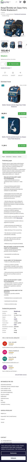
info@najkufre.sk (7, 440)
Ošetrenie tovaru (5, 398)
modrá (15, 319)
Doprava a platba (5, 394)
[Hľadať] (16, 2)
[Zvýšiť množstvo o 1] (6, 63)
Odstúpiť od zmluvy (5, 404)
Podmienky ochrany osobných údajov (10, 386)
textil (15, 324)
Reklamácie (3, 396)
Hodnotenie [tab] (9, 156)
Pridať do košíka (15, 64)
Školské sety (17, 311)
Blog (2, 400)
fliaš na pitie (19, 218)
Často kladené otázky (6, 390)
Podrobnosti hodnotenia (20, 14)
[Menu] (24, 2)
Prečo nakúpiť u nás (5, 388)
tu (24, 449)
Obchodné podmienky (6, 384)
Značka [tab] (19, 156)
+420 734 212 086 (7, 443)
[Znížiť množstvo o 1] (6, 65)
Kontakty (3, 402)
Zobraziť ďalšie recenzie (20, 374)
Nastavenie (13, 453)
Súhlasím (13, 458)
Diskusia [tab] (15, 156)
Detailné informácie (5, 68)
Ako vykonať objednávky (7, 392)
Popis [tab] (3, 156)
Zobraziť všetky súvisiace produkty (14, 152)
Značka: (5, 15)
